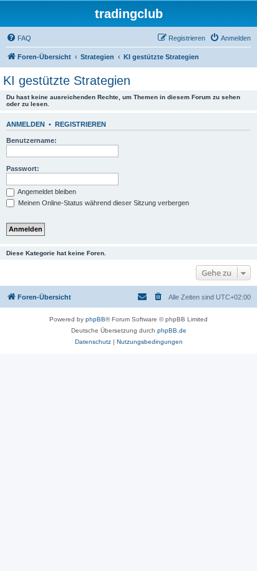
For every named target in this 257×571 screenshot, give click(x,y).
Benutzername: (31, 140)
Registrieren (80, 124)
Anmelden (25, 124)
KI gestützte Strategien (66, 80)
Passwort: (22, 168)
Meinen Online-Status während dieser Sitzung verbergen (102, 203)
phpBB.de (172, 330)
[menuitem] (18, 38)
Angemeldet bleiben (46, 191)
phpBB (95, 319)
